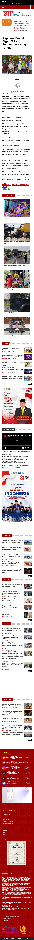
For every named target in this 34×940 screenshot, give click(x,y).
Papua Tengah (6, 660)
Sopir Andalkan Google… (10, 336)
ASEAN (5, 830)
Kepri (3, 632)
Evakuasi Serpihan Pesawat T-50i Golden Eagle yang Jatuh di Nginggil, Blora (15, 460)
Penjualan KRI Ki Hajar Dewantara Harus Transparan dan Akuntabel (11, 606)
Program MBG (6, 814)
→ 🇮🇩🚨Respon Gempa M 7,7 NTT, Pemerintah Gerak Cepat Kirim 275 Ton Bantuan (16, 452)
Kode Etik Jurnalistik (8, 918)
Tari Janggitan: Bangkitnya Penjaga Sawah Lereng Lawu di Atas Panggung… (12, 712)
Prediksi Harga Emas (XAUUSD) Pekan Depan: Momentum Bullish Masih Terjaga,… (12, 364)
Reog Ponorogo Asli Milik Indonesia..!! (14, 462)
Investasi (5, 825)
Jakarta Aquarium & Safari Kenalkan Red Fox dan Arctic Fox (12, 719)
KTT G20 (5, 837)
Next (29, 383)
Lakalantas (7, 185)
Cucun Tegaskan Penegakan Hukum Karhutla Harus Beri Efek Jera (12, 585)
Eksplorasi (5, 707)
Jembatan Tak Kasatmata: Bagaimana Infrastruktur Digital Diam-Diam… (12, 733)
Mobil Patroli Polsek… (9, 312)
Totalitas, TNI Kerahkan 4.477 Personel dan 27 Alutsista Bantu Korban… (12, 541)
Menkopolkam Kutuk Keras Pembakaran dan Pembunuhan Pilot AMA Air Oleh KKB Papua (12, 645)
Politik (4, 616)
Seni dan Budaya (7, 828)
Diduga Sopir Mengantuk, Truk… (12, 218)
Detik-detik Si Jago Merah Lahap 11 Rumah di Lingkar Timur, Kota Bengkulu (15, 457)
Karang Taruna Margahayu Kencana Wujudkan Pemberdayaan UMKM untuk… (12, 727)
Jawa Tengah (6, 93)
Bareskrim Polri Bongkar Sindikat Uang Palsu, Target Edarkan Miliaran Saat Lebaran (12, 664)
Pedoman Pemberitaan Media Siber (11, 916)
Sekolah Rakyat (6, 819)
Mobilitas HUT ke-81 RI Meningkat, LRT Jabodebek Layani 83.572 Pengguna (12, 377)
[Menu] (3, 7)
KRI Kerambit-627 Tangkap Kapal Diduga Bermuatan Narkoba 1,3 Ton (12, 629)
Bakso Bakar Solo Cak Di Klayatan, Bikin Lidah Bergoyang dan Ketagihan (12, 705)
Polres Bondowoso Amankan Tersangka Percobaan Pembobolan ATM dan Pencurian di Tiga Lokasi (11, 637)
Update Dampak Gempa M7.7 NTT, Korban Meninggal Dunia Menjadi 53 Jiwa (12, 570)
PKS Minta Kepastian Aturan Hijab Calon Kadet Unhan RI (11, 599)
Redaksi (5, 914)
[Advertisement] (17, 529)
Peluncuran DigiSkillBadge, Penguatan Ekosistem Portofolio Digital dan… (22, 24)
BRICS (4, 832)
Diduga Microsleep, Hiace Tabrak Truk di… (15, 265)
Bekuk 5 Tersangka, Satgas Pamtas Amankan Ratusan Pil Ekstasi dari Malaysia (15, 466)
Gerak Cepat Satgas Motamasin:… (13, 289)
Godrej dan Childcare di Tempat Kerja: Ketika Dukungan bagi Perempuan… (12, 348)
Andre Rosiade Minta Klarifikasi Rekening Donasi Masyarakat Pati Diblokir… (11, 593)
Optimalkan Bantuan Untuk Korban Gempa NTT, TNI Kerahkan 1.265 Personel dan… (11, 556)
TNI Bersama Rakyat (8, 823)
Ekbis (3, 367)
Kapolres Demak (18, 185)
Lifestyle (4, 351)
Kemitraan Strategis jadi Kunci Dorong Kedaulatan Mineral (12, 370)
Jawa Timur (5, 640)
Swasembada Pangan (8, 821)
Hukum (4, 648)
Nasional (16, 30)
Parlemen (4, 587)
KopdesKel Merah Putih (8, 817)
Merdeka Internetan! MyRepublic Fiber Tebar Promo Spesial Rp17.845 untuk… (12, 356)
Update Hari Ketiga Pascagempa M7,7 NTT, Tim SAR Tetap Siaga (12, 562)
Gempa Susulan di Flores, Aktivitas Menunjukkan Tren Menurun (11, 548)
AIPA (4, 834)
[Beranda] (17, 13)
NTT (3, 551)
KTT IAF (5, 839)
